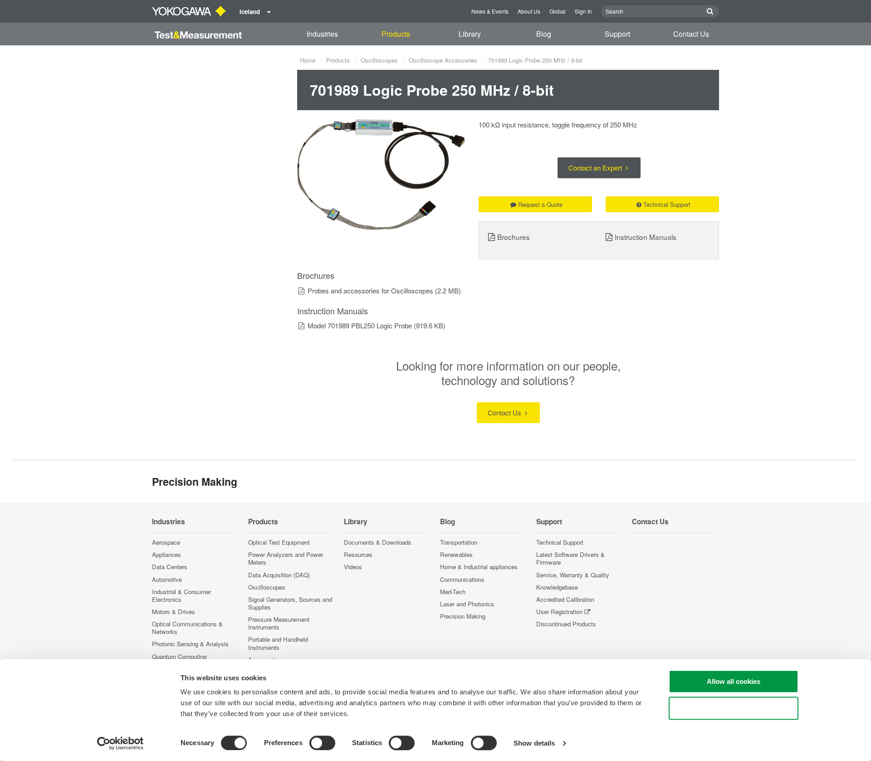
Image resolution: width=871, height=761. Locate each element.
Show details (534, 743)
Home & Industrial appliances (479, 566)
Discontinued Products (566, 624)
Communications (462, 579)
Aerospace (166, 542)
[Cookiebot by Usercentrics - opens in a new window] (120, 743)
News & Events (490, 11)
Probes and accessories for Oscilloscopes (370, 290)
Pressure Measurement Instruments (278, 623)
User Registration (559, 611)
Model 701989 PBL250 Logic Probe (360, 325)
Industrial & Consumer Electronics (181, 595)
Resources (358, 554)
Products (396, 34)
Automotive (167, 579)
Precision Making (462, 616)
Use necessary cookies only (734, 708)
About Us (529, 11)
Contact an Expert (596, 167)
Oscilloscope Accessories (443, 60)
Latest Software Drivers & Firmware (570, 558)
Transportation (458, 542)
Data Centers (169, 566)
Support (617, 34)
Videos (353, 566)
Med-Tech (452, 591)
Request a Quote (540, 204)
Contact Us (691, 34)
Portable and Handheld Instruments (278, 643)
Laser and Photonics (467, 604)
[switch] (322, 743)
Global (557, 11)
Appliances (166, 554)
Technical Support (666, 204)
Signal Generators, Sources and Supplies (290, 603)
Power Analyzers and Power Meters (285, 558)
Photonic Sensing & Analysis (190, 643)
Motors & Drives (173, 611)
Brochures (513, 237)
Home (307, 60)
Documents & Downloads (377, 542)
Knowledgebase (557, 587)
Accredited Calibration (565, 599)
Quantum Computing (179, 656)
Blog (543, 34)
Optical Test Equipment (279, 542)
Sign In (583, 11)
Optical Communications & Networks (187, 628)
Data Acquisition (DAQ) (279, 575)
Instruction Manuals (645, 237)
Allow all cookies (733, 681)
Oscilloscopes (379, 60)
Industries (322, 34)
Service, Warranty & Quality (572, 575)
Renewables (456, 554)
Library (470, 34)
